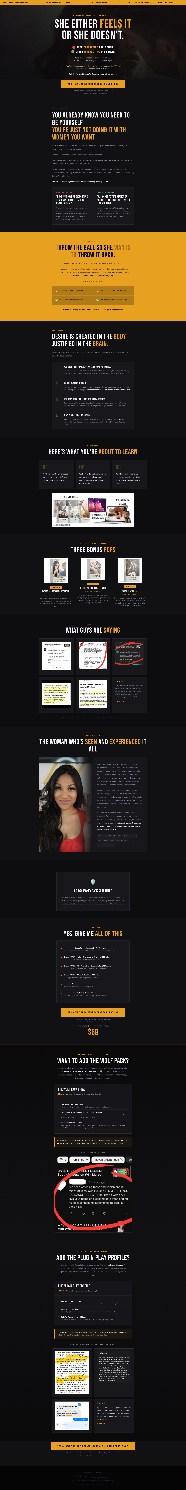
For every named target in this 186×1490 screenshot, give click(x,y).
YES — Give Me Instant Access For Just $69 (93, 83)
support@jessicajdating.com (99, 1476)
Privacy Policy (87, 1472)
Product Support (98, 1472)
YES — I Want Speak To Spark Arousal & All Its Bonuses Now (93, 1446)
